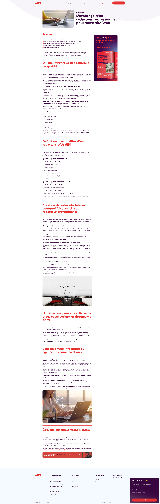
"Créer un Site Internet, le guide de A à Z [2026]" (55, 449)
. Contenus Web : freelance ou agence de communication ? (57, 45)
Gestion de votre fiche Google (57, 484)
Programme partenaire (77, 484)
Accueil (101, 502)
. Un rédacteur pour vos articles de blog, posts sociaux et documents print (61, 43)
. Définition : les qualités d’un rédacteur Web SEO (55, 39)
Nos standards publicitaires (78, 489)
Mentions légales (121, 502)
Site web (52, 479)
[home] (38, 3)
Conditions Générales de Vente (110, 502)
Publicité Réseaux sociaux (56, 486)
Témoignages (97, 479)
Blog (95, 481)
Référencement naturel (55, 481)
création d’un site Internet (55, 91)
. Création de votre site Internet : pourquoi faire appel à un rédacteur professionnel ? (63, 41)
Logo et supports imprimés (56, 494)
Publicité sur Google (54, 491)
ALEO (73, 481)
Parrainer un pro (76, 486)
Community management (56, 489)
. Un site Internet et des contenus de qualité (54, 37)
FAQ (73, 479)
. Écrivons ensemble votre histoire (51, 47)
